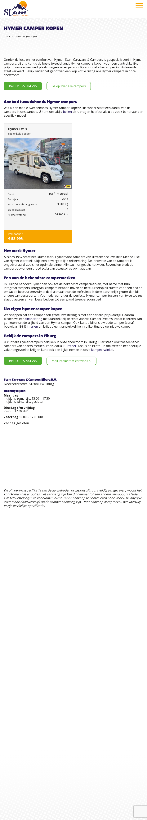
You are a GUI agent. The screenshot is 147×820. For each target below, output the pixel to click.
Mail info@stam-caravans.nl (71, 361)
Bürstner (69, 346)
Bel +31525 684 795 (23, 86)
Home (7, 36)
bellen (67, 112)
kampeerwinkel (102, 350)
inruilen (32, 326)
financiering (33, 319)
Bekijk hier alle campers (69, 86)
